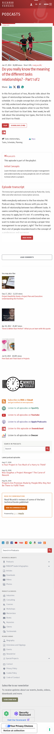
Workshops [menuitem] (10, 609)
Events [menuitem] (9, 649)
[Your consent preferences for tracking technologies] (49, 729)
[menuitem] (31, 4)
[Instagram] (7, 543)
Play (5, 125)
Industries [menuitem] (10, 595)
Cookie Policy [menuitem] (11, 673)
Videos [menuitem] (9, 579)
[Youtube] (16, 543)
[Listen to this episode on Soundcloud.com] (27, 132)
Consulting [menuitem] (10, 600)
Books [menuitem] (8, 618)
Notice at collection (13, 730)
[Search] (47, 449)
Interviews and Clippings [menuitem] (16, 645)
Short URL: (33, 65)
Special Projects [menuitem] (12, 658)
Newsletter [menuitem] (10, 654)
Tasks (4, 142)
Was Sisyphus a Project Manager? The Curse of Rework (23, 473)
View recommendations (15, 508)
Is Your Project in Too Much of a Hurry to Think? (24, 464)
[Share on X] (14, 87)
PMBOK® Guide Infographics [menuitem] (17, 566)
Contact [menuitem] (9, 664)
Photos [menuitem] (9, 584)
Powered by (9, 513)
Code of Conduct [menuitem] (13, 677)
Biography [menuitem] (10, 640)
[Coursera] (40, 543)
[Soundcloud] (26, 543)
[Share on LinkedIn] (10, 87)
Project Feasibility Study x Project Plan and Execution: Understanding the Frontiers (22, 297)
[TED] (21, 543)
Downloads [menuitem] (10, 575)
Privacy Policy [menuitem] (11, 668)
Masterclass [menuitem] (11, 613)
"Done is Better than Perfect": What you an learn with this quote (26, 329)
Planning (19, 142)
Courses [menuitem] (9, 604)
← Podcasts (5, 25)
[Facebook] (12, 543)
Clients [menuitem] (9, 626)
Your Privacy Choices (21, 726)
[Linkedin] (3, 543)
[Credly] (44, 543)
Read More (27, 238)
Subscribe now (10, 699)
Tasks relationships (11, 139)
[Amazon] (35, 543)
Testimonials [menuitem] (11, 631)
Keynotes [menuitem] (10, 622)
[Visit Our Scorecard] (18, 715)
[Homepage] (7, 6)
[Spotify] (30, 543)
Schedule (11, 142)
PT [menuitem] (40, 4)
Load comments (27, 257)
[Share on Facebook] (18, 87)
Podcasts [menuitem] (10, 561)
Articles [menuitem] (9, 570)
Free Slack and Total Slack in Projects (16, 359)
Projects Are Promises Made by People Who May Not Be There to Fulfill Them (26, 484)
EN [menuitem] (36, 4)
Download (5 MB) (18, 125)
